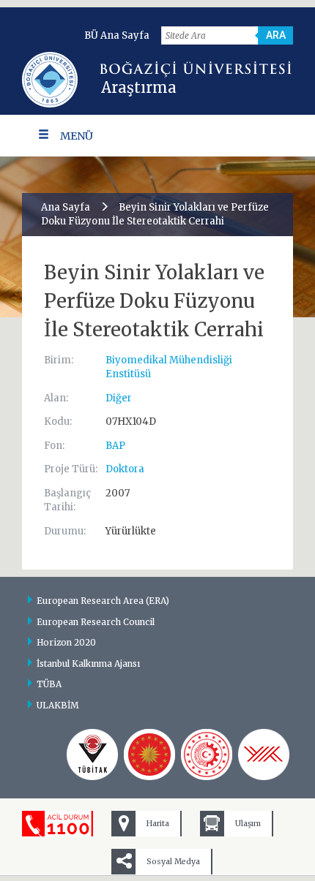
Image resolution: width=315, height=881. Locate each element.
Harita (158, 823)
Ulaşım (248, 823)
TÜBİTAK (92, 754)
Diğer (118, 398)
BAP (115, 445)
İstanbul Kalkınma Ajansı (88, 663)
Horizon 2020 (66, 642)
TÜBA (49, 683)
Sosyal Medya (173, 861)
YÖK (263, 754)
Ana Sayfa (65, 207)
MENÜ (76, 136)
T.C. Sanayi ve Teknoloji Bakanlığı (206, 754)
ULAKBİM (58, 705)
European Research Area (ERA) (103, 600)
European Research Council (96, 621)
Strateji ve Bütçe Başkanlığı (149, 754)
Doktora (124, 469)
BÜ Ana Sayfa (116, 35)
